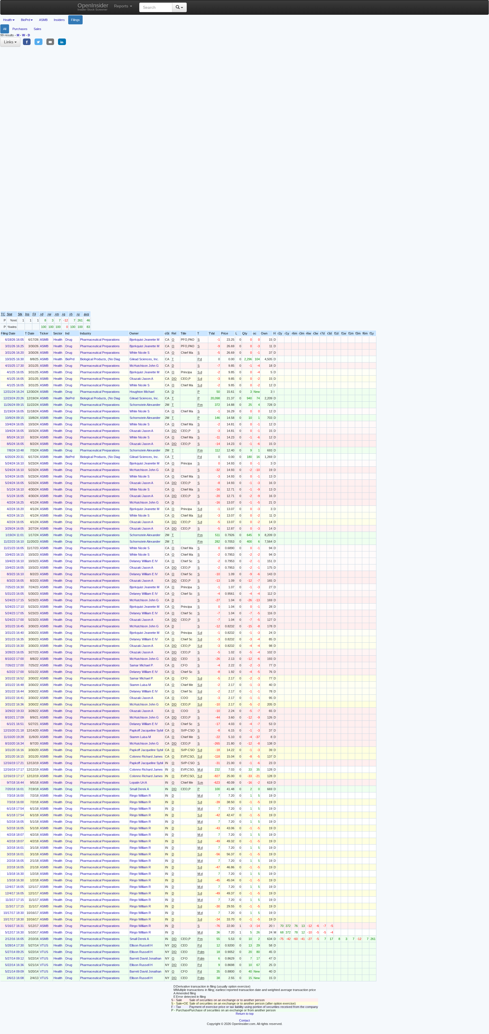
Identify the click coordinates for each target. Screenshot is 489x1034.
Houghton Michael (142, 391)
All (4, 29)
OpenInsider (93, 6)
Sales (37, 29)
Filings (75, 20)
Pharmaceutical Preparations (100, 339)
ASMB (43, 20)
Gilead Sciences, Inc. (144, 359)
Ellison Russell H (141, 945)
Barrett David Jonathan (145, 958)
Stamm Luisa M (140, 685)
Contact (244, 1020)
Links (9, 42)
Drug (68, 339)
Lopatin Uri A (138, 782)
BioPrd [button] (25, 20)
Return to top (245, 1013)
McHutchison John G (144, 365)
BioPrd (69, 359)
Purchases (19, 29)
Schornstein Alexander (145, 404)
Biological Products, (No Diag (100, 359)
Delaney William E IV (144, 561)
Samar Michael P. (141, 665)
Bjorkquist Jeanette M (144, 339)
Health (57, 339)
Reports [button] (121, 6)
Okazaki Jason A (141, 378)
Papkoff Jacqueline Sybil (146, 730)
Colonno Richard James (146, 756)
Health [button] (7, 20)
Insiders (59, 20)
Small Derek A (139, 789)
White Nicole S (139, 352)
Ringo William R (140, 795)
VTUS (44, 945)
